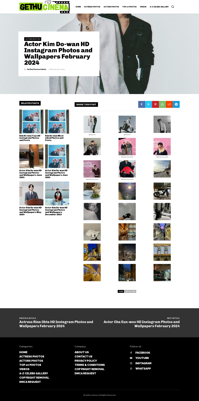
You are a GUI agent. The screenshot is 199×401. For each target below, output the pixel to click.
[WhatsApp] (162, 104)
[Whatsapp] (131, 369)
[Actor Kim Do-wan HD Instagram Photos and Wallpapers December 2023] (57, 194)
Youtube (142, 358)
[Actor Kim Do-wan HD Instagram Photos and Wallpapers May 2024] (31, 194)
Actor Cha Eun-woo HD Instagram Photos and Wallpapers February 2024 (142, 324)
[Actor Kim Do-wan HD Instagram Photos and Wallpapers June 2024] (31, 156)
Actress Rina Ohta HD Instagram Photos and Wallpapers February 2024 (56, 324)
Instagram (143, 363)
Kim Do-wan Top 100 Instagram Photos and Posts (29, 138)
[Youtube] (131, 358)
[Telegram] (176, 104)
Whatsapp (143, 368)
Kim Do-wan (130, 291)
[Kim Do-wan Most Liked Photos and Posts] (57, 122)
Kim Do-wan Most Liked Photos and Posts (54, 138)
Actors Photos (33, 39)
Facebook (142, 352)
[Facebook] (141, 104)
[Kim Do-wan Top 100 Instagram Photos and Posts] (31, 122)
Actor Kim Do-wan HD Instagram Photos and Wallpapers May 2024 (30, 211)
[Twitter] (148, 104)
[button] (172, 6)
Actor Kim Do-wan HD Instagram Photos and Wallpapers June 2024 (30, 174)
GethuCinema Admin (36, 69)
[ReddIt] (169, 104)
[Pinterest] (155, 104)
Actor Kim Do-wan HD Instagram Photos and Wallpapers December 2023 (56, 211)
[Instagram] (131, 363)
